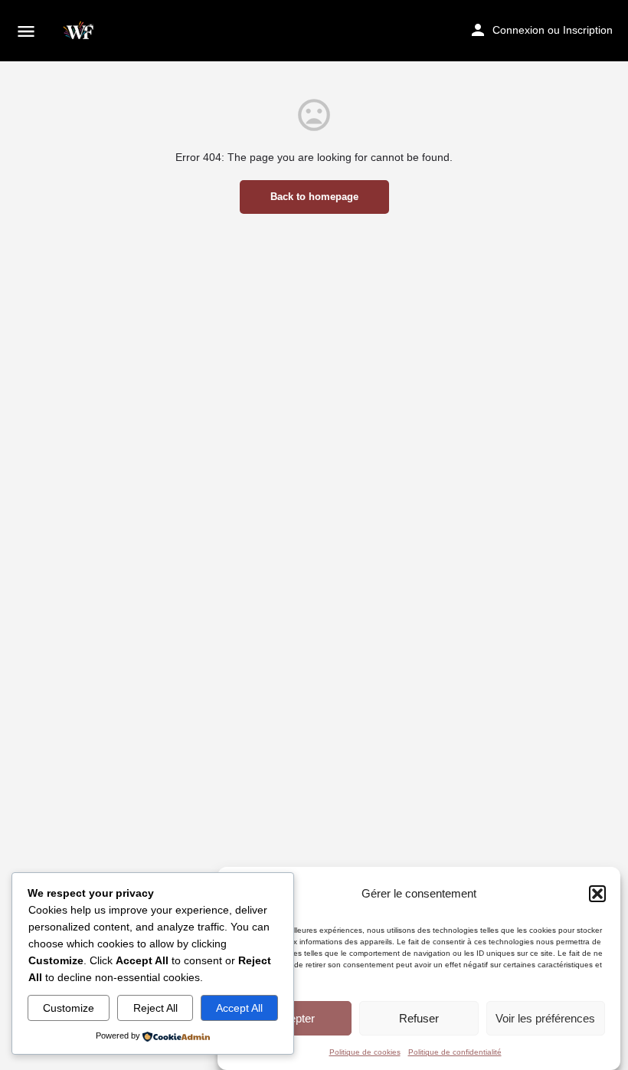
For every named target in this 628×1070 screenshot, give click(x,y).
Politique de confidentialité (455, 1052)
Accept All (239, 1008)
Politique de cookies (365, 1052)
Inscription (588, 30)
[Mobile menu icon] (26, 31)
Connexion (518, 30)
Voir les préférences (545, 1018)
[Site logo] (81, 30)
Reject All (155, 1008)
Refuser (419, 1018)
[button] (597, 893)
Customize (68, 1008)
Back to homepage (314, 196)
